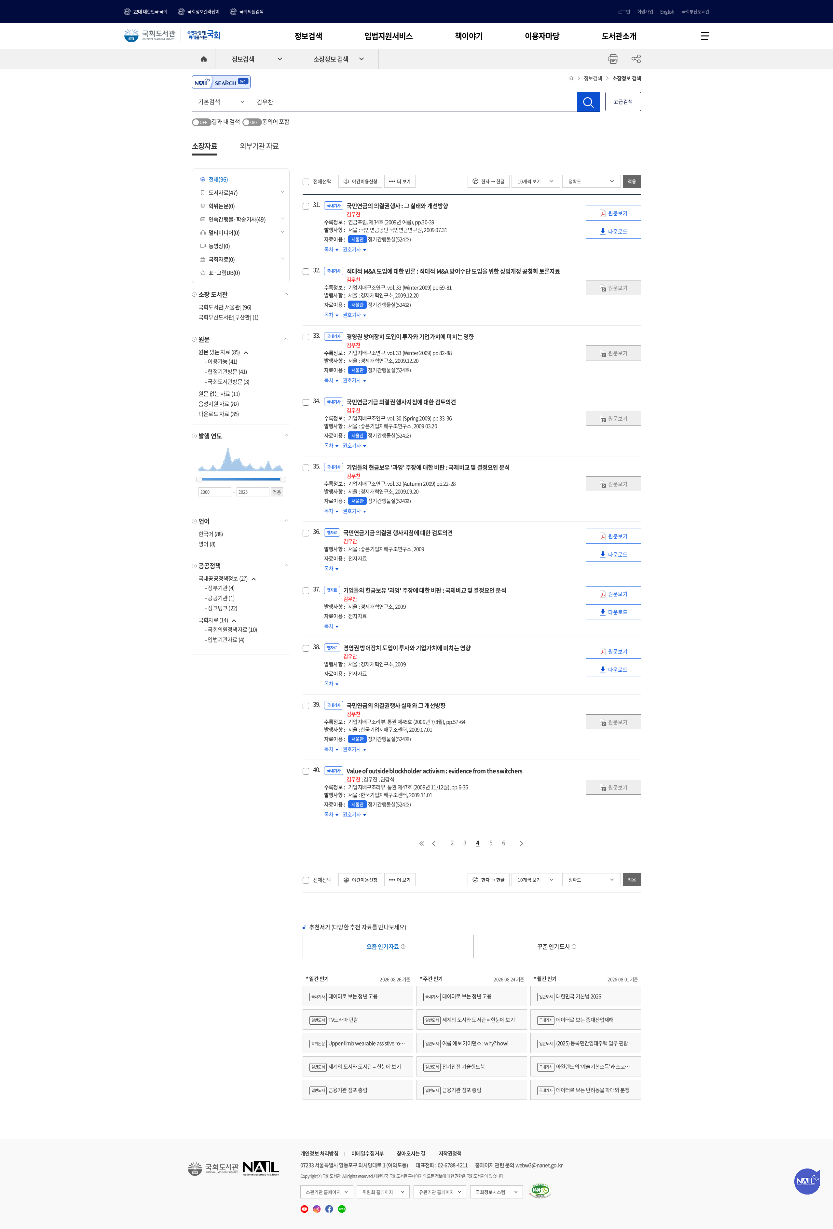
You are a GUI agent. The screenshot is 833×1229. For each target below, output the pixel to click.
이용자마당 (542, 36)
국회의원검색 (251, 11)
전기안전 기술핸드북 (455, 1066)
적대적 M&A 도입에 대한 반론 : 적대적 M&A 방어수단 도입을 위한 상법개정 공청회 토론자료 (453, 275)
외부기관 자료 (259, 145)
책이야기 (469, 36)
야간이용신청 (364, 181)
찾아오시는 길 (411, 1153)
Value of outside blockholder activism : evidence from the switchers (434, 774)
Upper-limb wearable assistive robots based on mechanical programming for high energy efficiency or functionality (357, 1046)
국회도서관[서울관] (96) (224, 307)
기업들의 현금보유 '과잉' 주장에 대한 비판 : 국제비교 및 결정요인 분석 (428, 471)
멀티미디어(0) (224, 232)
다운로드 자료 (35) (218, 414)
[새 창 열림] (540, 1191)
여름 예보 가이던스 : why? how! (466, 1043)
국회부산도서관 (695, 11)
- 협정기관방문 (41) (226, 371)
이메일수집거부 (367, 1153)
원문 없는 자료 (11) (219, 393)
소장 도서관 (212, 294)
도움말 (403, 946)
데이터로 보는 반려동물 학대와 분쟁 (584, 1090)
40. (316, 769)
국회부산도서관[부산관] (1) (228, 317)
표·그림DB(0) (224, 272)
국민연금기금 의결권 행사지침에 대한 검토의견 (401, 406)
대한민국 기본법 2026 (570, 996)
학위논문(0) (222, 206)
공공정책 (209, 565)
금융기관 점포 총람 (339, 1090)
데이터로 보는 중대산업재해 (576, 1019)
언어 (204, 521)
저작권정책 (450, 1153)
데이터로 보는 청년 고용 (344, 996)
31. (316, 204)
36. (316, 531)
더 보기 (404, 181)
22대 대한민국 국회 (150, 11)
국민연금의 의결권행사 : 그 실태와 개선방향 (397, 209)
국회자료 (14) (213, 620)
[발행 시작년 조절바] (199, 480)
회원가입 (645, 11)
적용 (632, 181)
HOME (203, 59)
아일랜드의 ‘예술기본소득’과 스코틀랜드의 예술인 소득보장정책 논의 (585, 1069)
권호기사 (354, 249)
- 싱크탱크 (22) (221, 608)
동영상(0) (219, 246)
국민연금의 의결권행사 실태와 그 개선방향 (396, 709)
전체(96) (218, 179)
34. (316, 401)
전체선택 (322, 181)
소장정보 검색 (330, 59)
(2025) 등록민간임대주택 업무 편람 (583, 1043)
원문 (204, 339)
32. (316, 270)
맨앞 (421, 843)
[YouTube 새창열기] (304, 1207)
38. (316, 646)
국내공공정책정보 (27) (223, 578)
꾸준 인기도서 (554, 946)
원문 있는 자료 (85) (219, 352)
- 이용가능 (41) (221, 361)
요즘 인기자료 (383, 946)
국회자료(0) (222, 259)
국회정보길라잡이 (203, 11)
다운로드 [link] (623, 233)
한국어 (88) (210, 534)
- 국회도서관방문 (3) (227, 381)
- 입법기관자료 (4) (224, 639)
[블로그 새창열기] (342, 1207)
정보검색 (308, 36)
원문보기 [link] (623, 215)
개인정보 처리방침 (319, 1153)
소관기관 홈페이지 (323, 1192)
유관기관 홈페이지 (436, 1192)
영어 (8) (206, 544)
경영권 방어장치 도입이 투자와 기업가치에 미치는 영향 (410, 340)
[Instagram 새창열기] (317, 1207)
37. (316, 589)
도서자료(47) (223, 192)
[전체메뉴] (705, 36)
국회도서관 (150, 35)
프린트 (613, 59)
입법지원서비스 (388, 36)
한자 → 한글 (492, 181)
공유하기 (636, 59)
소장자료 (204, 145)
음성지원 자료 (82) (218, 403)
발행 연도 (210, 435)
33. (316, 335)
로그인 (624, 11)
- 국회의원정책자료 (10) (231, 629)
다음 (522, 843)
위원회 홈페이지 (377, 1192)
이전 (433, 843)
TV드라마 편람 (334, 1019)
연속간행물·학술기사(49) (237, 219)
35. (316, 466)
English (667, 11)
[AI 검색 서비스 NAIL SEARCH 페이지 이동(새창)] (221, 81)
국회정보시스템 (490, 1192)
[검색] (588, 102)
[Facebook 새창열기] (329, 1207)
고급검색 (623, 101)
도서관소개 (619, 36)
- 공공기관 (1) (220, 598)
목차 (331, 249)
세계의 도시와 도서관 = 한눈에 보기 (356, 1066)
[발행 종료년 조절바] (283, 480)
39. (316, 704)
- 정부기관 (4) (220, 588)
